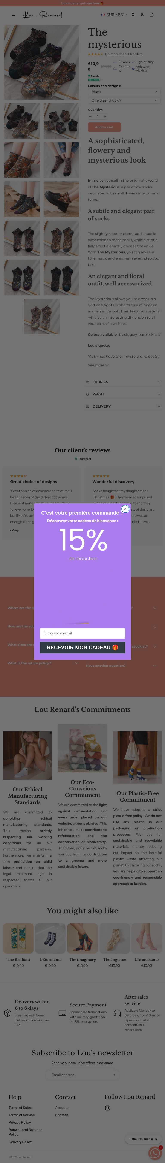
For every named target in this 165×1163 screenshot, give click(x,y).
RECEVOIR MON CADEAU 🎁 (82, 647)
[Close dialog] (125, 509)
